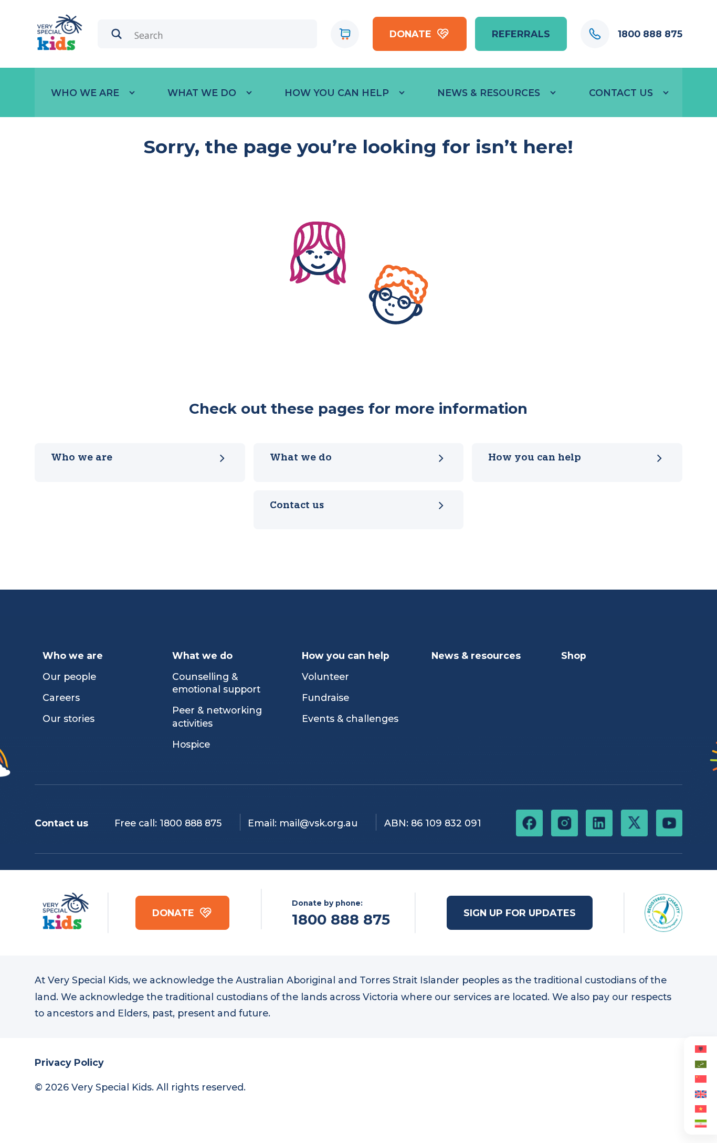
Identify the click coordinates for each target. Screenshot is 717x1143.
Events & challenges (350, 718)
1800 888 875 (191, 823)
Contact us (297, 505)
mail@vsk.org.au (318, 823)
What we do (201, 92)
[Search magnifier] (116, 34)
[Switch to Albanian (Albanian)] (700, 1048)
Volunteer (325, 676)
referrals (521, 33)
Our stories (68, 718)
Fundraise (325, 697)
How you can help (336, 92)
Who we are (85, 92)
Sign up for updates (519, 912)
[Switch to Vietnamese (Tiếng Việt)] (700, 1108)
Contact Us (621, 92)
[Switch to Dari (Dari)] (700, 1123)
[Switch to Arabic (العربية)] (700, 1063)
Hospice (191, 744)
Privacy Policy (69, 1062)
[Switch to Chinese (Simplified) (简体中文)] (700, 1078)
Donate (410, 33)
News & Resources (488, 92)
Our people (69, 676)
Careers (61, 697)
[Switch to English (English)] (700, 1093)
